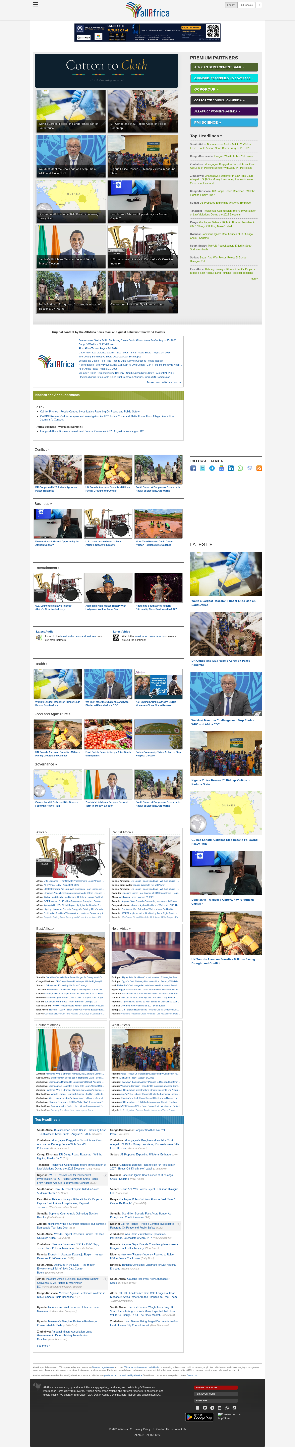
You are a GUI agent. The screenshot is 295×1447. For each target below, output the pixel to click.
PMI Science (206, 122)
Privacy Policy (142, 1429)
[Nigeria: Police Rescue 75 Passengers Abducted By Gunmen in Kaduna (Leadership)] (146, 1050)
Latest (199, 544)
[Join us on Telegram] (212, 1408)
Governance (44, 764)
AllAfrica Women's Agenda (215, 111)
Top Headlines (204, 136)
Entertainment (46, 568)
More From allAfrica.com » (164, 382)
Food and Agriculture (51, 714)
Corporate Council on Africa (218, 100)
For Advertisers (205, 1394)
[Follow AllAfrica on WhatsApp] (240, 468)
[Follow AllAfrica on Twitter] (202, 468)
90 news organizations (103, 1367)
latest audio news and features (78, 636)
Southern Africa (47, 1025)
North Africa (120, 928)
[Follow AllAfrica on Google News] (221, 468)
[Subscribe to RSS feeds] (259, 468)
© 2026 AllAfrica (118, 1429)
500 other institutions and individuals (141, 1367)
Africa (40, 832)
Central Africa (121, 832)
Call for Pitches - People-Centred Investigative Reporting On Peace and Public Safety (90, 411)
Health (40, 664)
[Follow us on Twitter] (205, 1408)
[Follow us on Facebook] (197, 1408)
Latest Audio (45, 631)
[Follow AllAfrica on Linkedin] (231, 468)
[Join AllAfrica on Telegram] (212, 468)
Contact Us (162, 1429)
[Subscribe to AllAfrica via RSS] (234, 1408)
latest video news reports (149, 636)
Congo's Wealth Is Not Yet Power (221, 156)
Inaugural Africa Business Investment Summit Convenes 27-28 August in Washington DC (92, 431)
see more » (43, 1345)
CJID (39, 407)
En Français (246, 5)
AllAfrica (147, 10)
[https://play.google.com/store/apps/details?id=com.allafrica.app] (199, 1418)
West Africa (120, 1025)
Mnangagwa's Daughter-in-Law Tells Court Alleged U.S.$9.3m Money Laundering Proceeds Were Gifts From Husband (221, 179)
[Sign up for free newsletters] (249, 468)
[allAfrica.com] (55, 361)
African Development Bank (217, 67)
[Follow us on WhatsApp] (227, 1408)
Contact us (192, 1375)
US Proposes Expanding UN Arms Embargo (220, 202)
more (254, 278)
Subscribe (202, 1400)
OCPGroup (204, 89)
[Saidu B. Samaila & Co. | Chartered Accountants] (147, 32)
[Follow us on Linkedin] (219, 1408)
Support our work (206, 1387)
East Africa (44, 928)
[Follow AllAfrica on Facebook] (193, 468)
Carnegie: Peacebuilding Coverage (222, 78)
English (232, 4)
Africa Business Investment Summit (59, 426)
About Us (180, 1429)
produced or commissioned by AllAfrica (123, 1375)
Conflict (41, 449)
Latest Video (121, 631)
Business (42, 503)
